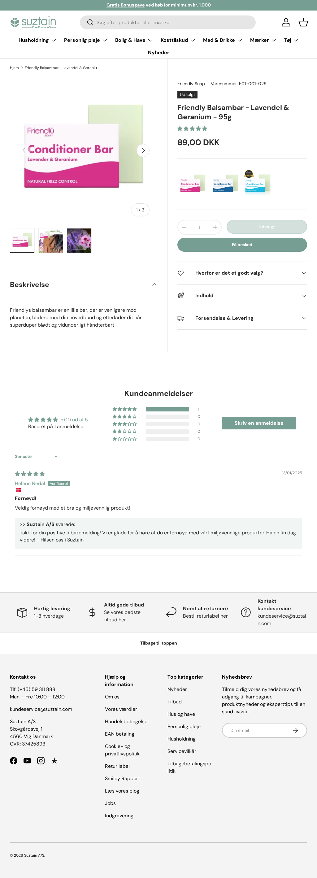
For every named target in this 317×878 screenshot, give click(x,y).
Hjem (14, 68)
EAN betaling (119, 734)
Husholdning (181, 739)
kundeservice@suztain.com (41, 709)
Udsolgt (266, 226)
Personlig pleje (184, 726)
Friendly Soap (191, 83)
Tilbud (174, 701)
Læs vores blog (122, 791)
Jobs (110, 803)
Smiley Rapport (122, 778)
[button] (303, 22)
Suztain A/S (34, 855)
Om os (112, 696)
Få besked (242, 244)
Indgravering (119, 815)
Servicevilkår (181, 751)
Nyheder (158, 52)
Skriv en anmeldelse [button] (259, 423)
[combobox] (168, 22)
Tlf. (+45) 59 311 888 (32, 689)
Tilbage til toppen (158, 643)
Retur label (117, 766)
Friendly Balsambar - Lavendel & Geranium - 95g (62, 68)
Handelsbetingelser (127, 721)
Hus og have (181, 714)
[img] (30, 474)
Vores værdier (121, 709)
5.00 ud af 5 (74, 419)
